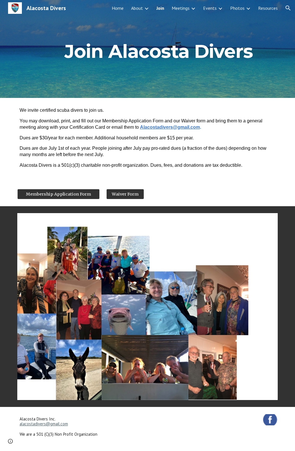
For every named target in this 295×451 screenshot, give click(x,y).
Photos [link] (237, 8)
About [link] (137, 8)
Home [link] (118, 8)
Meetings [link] (181, 8)
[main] (159, 48)
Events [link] (210, 8)
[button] (288, 8)
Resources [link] (268, 8)
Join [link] (160, 8)
